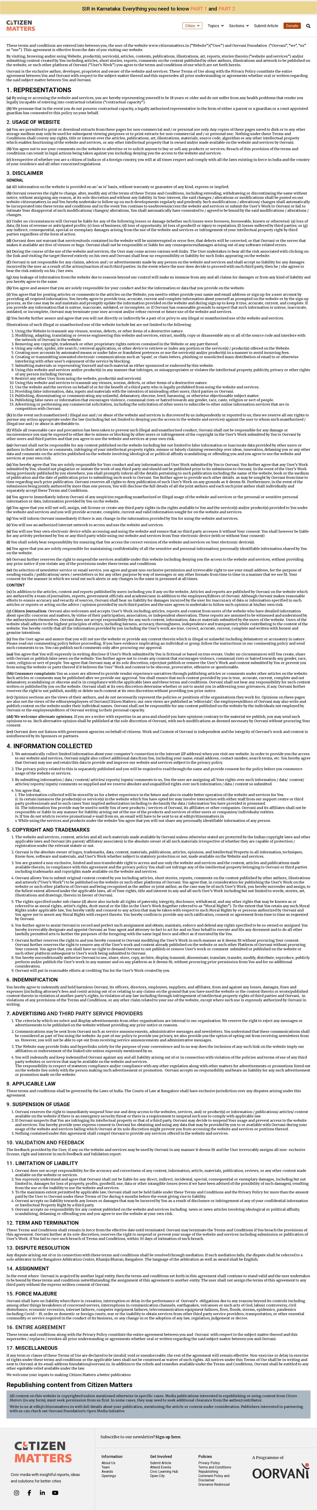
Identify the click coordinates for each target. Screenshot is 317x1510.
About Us (108, 1463)
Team (106, 1467)
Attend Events (160, 1467)
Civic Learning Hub (164, 1472)
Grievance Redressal (214, 1484)
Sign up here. (168, 1436)
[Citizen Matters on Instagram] (16, 1493)
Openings (109, 1476)
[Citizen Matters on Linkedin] (42, 1493)
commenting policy (51, 643)
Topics (214, 25)
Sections (237, 25)
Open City (157, 1476)
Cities (190, 25)
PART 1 (198, 9)
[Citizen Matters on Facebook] (29, 1493)
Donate (292, 25)
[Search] (308, 26)
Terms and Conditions (214, 1467)
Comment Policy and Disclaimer (213, 1478)
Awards (107, 1472)
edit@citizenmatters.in (53, 1406)
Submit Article (266, 25)
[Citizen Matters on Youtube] (55, 1493)
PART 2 (226, 9)
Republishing (208, 1472)
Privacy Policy (209, 1463)
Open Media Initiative (105, 1411)
